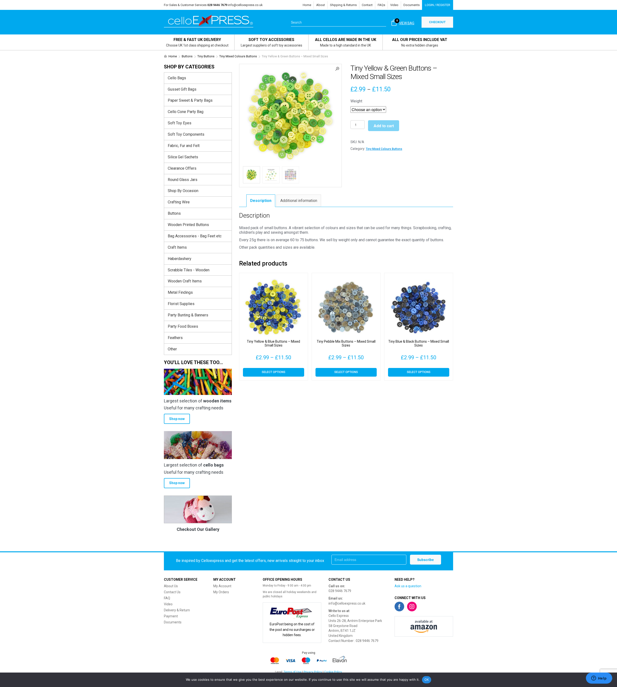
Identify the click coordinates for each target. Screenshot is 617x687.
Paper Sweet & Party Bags (190, 100)
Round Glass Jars (182, 179)
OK (426, 679)
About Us (171, 586)
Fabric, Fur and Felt (184, 145)
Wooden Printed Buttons (188, 224)
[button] (337, 68)
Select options (273, 372)
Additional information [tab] (298, 200)
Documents (411, 5)
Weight (356, 101)
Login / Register (437, 5)
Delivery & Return (177, 610)
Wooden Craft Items (185, 281)
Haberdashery (179, 258)
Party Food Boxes (183, 326)
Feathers (175, 337)
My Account (222, 586)
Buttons (187, 56)
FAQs (381, 5)
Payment (171, 616)
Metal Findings (180, 292)
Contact (367, 5)
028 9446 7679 (340, 591)
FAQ (167, 598)
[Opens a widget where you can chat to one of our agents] (599, 679)
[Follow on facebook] (399, 606)
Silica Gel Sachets (183, 157)
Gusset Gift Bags (182, 89)
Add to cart (384, 125)
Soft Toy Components (186, 134)
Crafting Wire (179, 202)
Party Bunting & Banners (188, 315)
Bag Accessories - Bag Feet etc (194, 236)
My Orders (221, 592)
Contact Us (172, 592)
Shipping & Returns (343, 5)
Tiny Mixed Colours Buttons (238, 56)
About (320, 5)
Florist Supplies (181, 303)
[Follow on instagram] (412, 606)
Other (172, 349)
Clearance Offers (182, 168)
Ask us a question (408, 586)
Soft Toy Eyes (179, 123)
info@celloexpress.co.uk (245, 5)
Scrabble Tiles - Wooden (188, 270)
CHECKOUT (437, 22)
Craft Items (177, 247)
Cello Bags (177, 78)
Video (394, 5)
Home (307, 5)
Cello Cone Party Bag (185, 111)
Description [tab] (260, 200)
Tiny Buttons (206, 56)
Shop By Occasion (183, 190)
